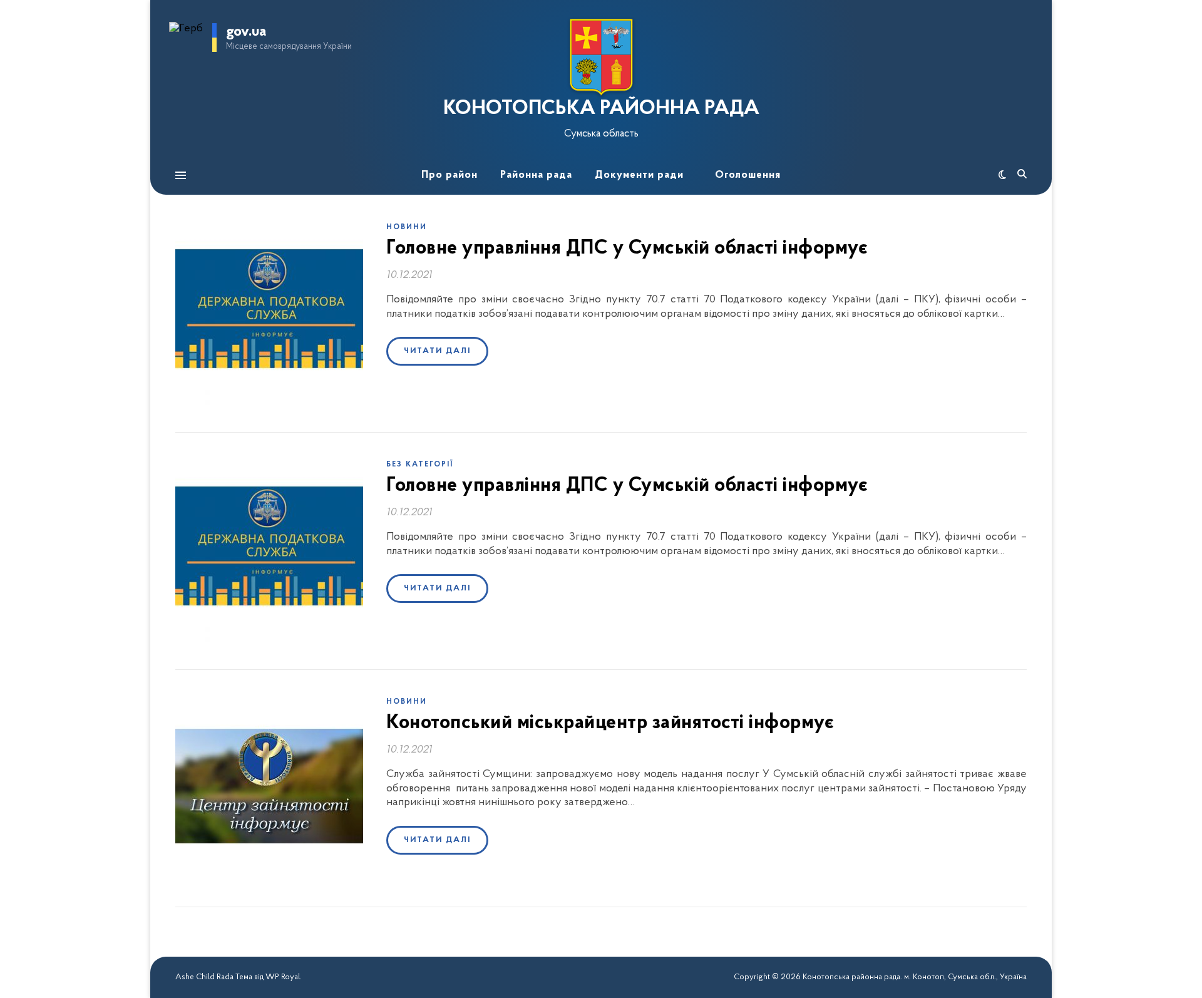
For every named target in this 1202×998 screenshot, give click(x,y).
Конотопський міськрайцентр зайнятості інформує (610, 723)
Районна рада (536, 175)
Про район (449, 175)
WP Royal (282, 977)
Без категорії (419, 464)
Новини (406, 227)
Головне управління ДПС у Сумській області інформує (627, 249)
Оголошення (748, 175)
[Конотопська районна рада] (601, 57)
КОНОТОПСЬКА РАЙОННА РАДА (601, 109)
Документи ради (639, 175)
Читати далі (437, 351)
